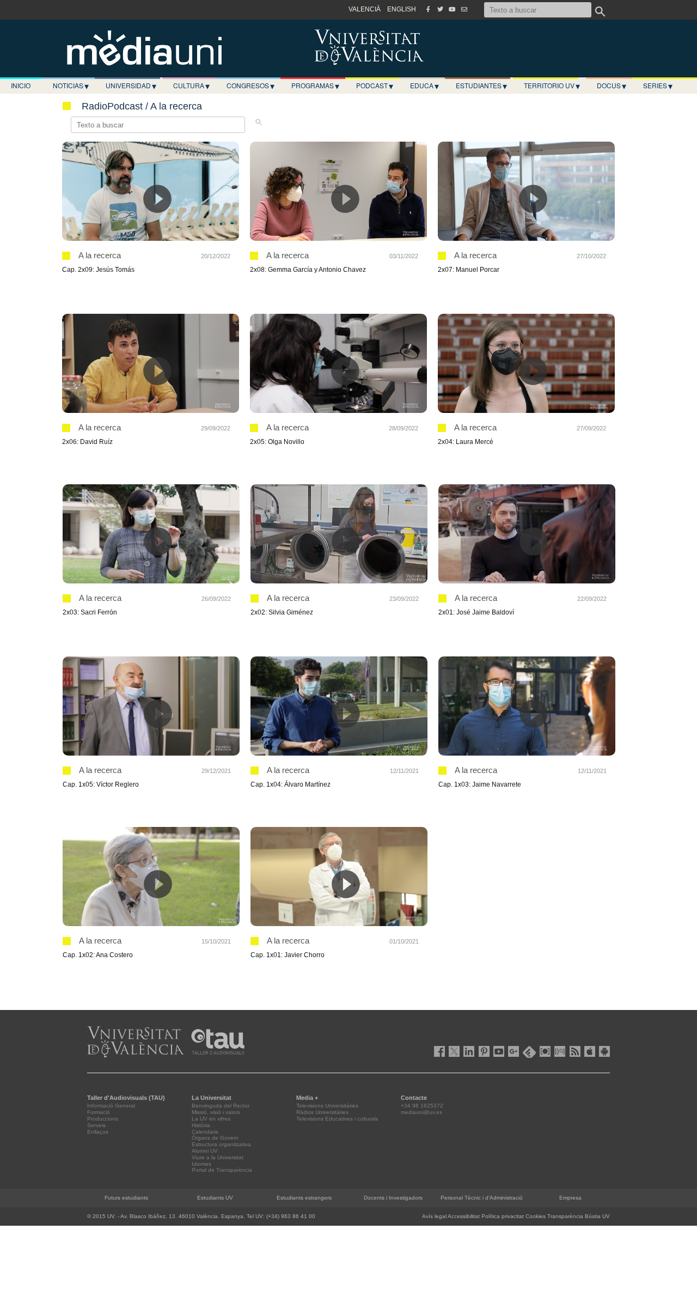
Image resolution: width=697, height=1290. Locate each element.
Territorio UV (552, 86)
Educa (424, 86)
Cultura (191, 86)
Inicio (20, 85)
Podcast (374, 86)
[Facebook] (428, 9)
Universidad (131, 86)
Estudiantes (481, 86)
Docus (611, 86)
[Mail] (464, 9)
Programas (315, 86)
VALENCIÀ (364, 9)
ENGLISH (401, 9)
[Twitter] (440, 9)
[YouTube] (452, 9)
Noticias (71, 86)
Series (657, 86)
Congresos (250, 86)
